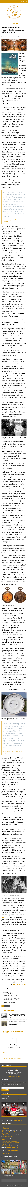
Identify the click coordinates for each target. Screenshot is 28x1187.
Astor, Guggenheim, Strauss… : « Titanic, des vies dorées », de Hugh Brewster (17, 1015)
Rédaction (5, 36)
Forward (4, 917)
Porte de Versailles (19, 984)
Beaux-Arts (13, 36)
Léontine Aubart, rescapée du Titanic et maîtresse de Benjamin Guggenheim (17, 1023)
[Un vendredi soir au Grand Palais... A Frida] (5, 1164)
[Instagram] (14, 23)
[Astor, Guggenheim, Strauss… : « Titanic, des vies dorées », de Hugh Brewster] (4, 1017)
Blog (18, 36)
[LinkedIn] (17, 23)
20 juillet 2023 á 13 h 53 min (14, 1047)
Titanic (7, 1006)
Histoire (21, 36)
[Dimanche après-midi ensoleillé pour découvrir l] (14, 1164)
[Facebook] (11, 23)
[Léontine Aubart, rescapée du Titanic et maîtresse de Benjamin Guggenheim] (4, 1024)
